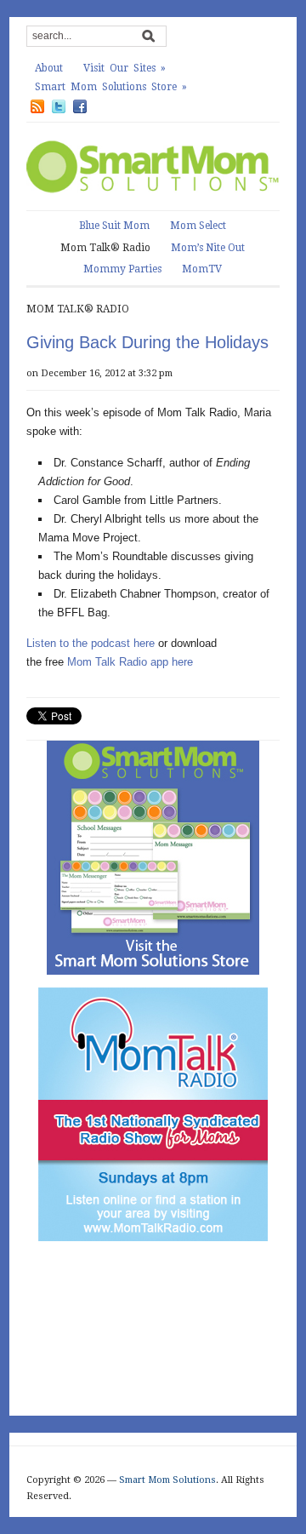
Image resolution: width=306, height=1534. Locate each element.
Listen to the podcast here (90, 643)
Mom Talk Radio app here (130, 661)
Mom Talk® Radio (105, 248)
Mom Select (198, 226)
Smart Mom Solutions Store (111, 87)
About (49, 68)
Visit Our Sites (124, 68)
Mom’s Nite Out (208, 248)
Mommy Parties (122, 269)
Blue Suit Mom (114, 226)
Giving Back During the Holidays (147, 342)
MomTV (202, 269)
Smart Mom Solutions (167, 1479)
